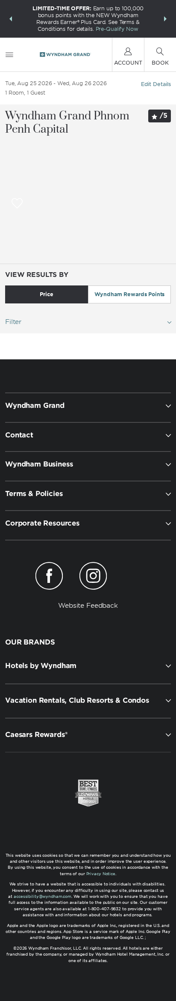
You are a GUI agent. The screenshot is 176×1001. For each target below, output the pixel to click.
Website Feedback (88, 605)
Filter (13, 322)
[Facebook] (49, 577)
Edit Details (156, 84)
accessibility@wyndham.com (42, 896)
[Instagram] (93, 577)
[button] (10, 18)
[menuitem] (9, 54)
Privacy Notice (100, 873)
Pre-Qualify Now (117, 29)
